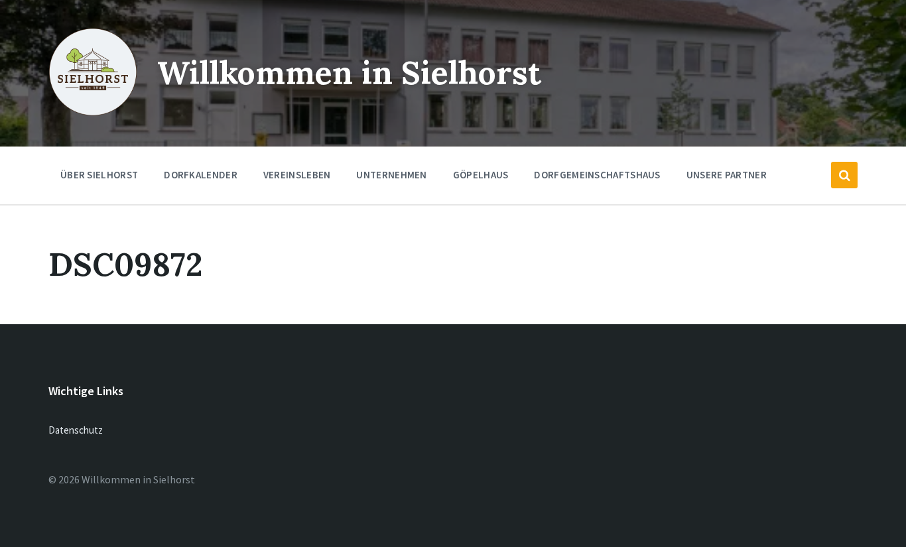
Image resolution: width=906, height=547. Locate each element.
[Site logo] (92, 113)
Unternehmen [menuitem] (391, 174)
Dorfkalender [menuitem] (200, 174)
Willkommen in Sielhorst (349, 72)
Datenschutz (75, 430)
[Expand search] (844, 175)
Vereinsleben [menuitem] (297, 174)
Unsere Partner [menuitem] (726, 174)
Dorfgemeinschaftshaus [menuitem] (597, 174)
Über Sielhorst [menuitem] (99, 174)
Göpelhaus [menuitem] (481, 174)
